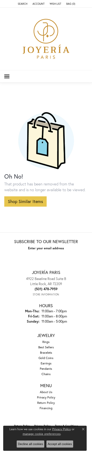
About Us (46, 392)
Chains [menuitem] (46, 374)
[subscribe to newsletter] (69, 256)
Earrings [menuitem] (46, 363)
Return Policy (46, 403)
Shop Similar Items (25, 201)
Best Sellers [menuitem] (46, 347)
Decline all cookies (30, 444)
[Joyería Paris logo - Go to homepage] (46, 39)
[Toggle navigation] (7, 76)
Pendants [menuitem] (46, 369)
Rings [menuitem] (46, 342)
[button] (22, 4)
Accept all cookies (60, 444)
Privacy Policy (46, 397)
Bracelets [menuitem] (46, 352)
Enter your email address (46, 248)
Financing (46, 408)
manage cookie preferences (42, 434)
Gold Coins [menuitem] (46, 358)
